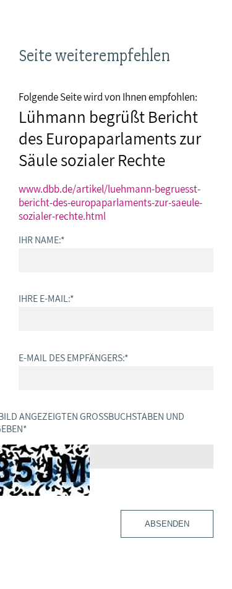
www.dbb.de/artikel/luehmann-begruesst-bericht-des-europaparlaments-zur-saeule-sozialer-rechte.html (110, 202)
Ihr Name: (42, 239)
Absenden (167, 523)
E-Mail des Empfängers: (74, 357)
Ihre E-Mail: (46, 298)
